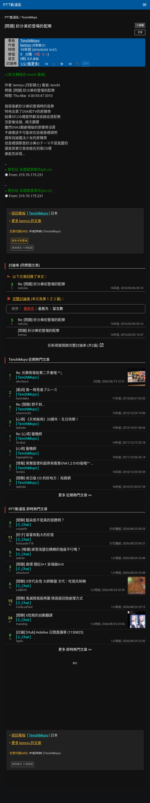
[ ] (27, 377)
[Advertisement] (75, 693)
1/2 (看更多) (29, 64)
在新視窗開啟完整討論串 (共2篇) (76, 345)
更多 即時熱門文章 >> (75, 649)
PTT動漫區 (12, 17)
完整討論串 (21, 299)
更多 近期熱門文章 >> (75, 495)
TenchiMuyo (29, 17)
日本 (33, 213)
